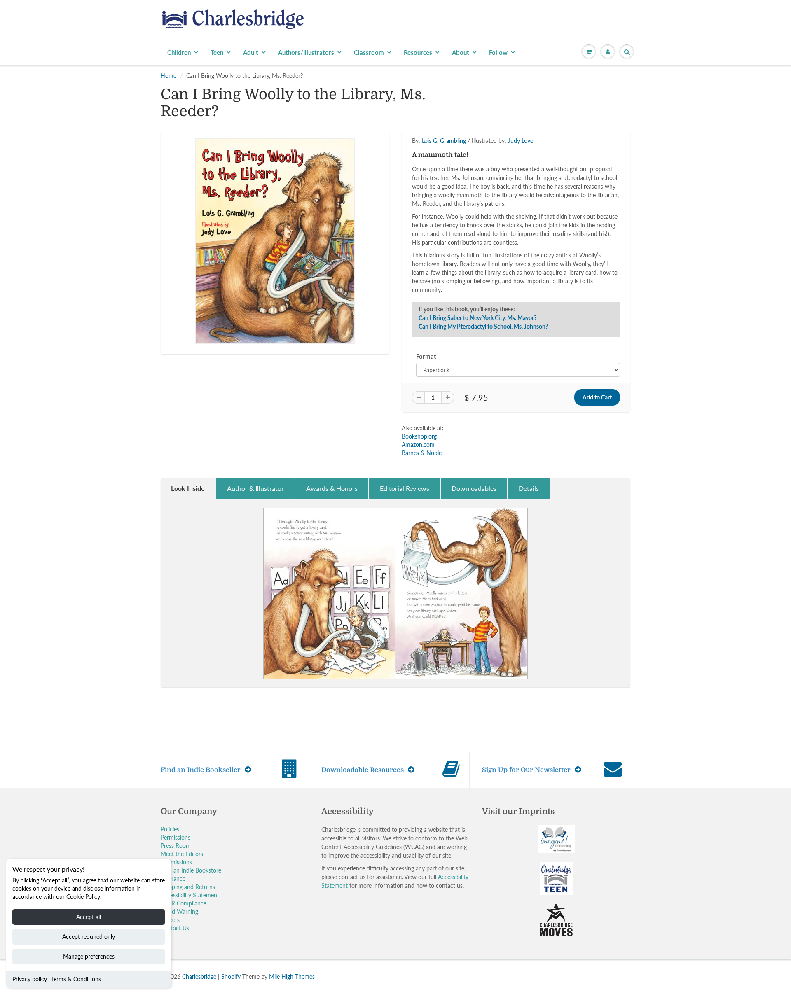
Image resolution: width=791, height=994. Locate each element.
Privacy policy (29, 978)
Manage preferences (89, 956)
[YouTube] (517, 185)
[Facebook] (457, 185)
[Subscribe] (511, 159)
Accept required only (88, 936)
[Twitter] (436, 185)
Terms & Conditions (76, 978)
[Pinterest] (477, 185)
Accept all (88, 916)
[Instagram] (497, 185)
